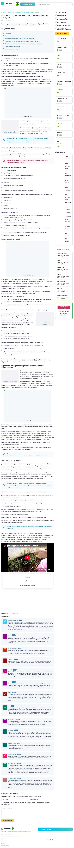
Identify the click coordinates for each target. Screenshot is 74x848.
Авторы (2, 843)
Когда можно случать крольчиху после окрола (63, 18)
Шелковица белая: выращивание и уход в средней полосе (10, 131)
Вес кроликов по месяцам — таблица (68, 210)
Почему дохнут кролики (63, 25)
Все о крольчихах (61, 22)
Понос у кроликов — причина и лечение (68, 227)
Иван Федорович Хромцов (27, 585)
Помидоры (10, 12)
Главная (4, 12)
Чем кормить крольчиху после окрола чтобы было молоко (68, 199)
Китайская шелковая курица (10, 381)
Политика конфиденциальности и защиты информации (11, 836)
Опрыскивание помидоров (12, 46)
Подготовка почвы (10, 36)
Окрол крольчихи (61, 15)
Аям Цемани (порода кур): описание (45, 323)
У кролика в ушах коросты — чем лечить (68, 219)
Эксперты (3, 841)
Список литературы (5, 845)
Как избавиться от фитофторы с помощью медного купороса (22, 41)
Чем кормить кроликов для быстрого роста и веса (67, 238)
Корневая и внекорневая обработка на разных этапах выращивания (24, 43)
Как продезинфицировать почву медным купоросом (19, 38)
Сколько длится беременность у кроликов (64, 29)
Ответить (20, 620)
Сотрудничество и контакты (6, 834)
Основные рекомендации (12, 49)
